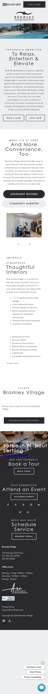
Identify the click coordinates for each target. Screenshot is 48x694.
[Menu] (4, 4)
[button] (34, 4)
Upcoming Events (24, 497)
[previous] (18, 244)
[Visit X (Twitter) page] (16, 505)
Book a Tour (14, 118)
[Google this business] (31, 505)
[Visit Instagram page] (28, 512)
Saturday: (6, 575)
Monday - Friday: (9, 573)
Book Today (24, 471)
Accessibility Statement (12, 609)
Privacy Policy (8, 606)
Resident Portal (24, 536)
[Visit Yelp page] (23, 505)
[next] (29, 244)
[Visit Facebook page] (8, 505)
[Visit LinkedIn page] (39, 505)
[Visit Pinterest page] (20, 512)
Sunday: (5, 579)
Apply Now (35, 118)
